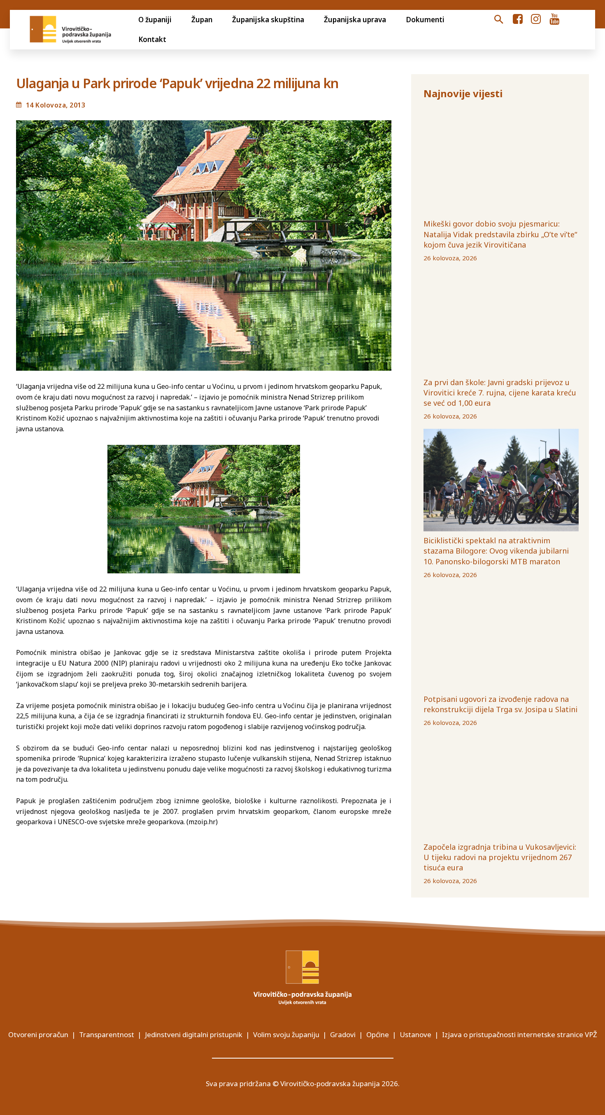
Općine (377, 1034)
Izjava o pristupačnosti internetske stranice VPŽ (519, 1034)
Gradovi (343, 1034)
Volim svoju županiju (286, 1034)
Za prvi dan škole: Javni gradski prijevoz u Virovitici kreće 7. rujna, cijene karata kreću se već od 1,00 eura (500, 392)
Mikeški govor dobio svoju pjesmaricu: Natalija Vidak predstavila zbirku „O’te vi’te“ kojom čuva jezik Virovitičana (500, 234)
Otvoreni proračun (38, 1034)
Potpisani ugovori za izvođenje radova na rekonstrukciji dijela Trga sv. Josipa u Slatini (500, 704)
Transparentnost (106, 1034)
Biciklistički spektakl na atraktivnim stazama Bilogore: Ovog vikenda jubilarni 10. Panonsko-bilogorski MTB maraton (496, 550)
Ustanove (415, 1034)
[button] (498, 20)
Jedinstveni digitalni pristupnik (193, 1034)
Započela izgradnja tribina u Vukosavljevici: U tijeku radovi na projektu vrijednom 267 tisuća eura (500, 857)
